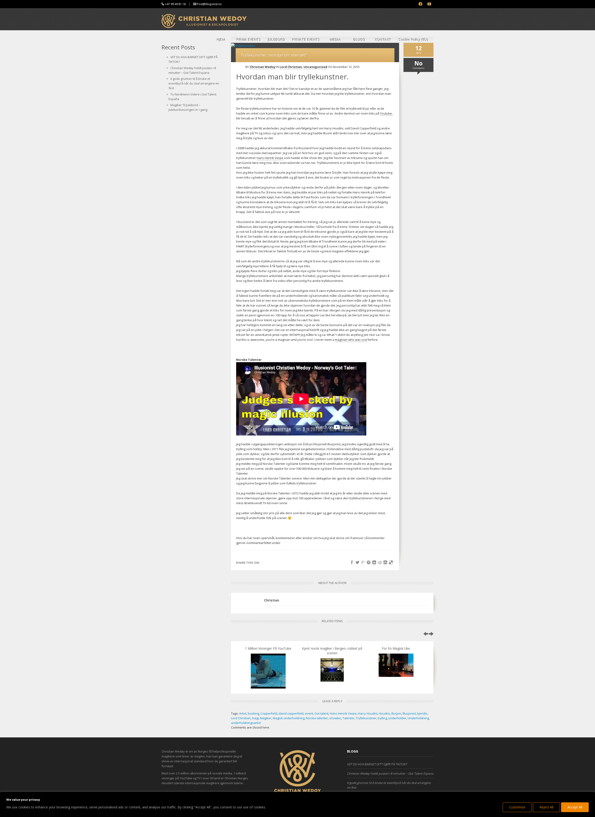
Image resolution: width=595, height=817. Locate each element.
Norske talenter (317, 718)
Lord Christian (291, 67)
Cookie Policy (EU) (413, 39)
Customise (517, 807)
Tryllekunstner (366, 718)
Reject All (546, 807)
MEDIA (334, 39)
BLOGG (359, 39)
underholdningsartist (246, 723)
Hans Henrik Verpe (270, 158)
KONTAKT (382, 39)
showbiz (335, 718)
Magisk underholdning (288, 718)
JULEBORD (276, 39)
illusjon (396, 713)
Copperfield (269, 713)
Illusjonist (409, 713)
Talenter (348, 718)
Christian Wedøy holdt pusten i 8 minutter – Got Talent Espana (390, 773)
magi (255, 718)
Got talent (321, 713)
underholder (397, 718)
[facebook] (420, 4)
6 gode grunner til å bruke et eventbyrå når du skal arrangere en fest (194, 83)
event (309, 713)
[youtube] (429, 4)
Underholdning (418, 718)
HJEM (220, 39)
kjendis (422, 713)
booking (253, 713)
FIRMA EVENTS (248, 39)
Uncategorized (315, 67)
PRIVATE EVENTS (305, 39)
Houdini (384, 713)
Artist (242, 713)
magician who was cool (351, 340)
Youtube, (386, 113)
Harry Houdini (367, 713)
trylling (382, 718)
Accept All (575, 807)
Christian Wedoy (262, 67)
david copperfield (291, 713)
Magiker (265, 718)
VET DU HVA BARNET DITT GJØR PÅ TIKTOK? (377, 764)
